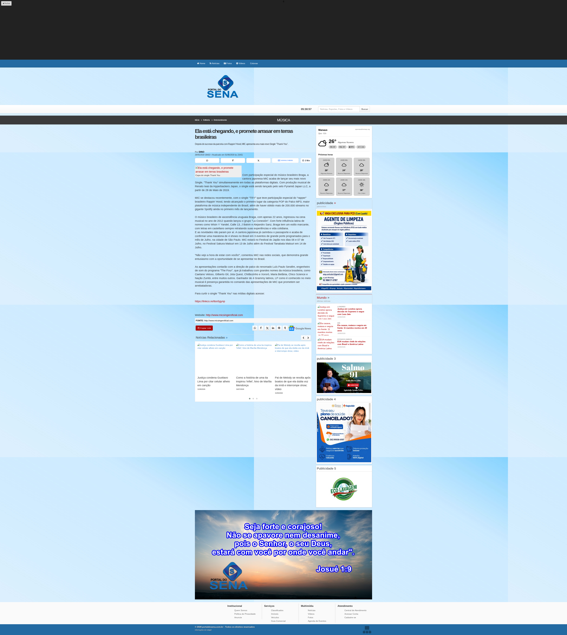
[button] (249, 398)
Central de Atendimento (355, 610)
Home (202, 63)
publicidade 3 (326, 358)
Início (197, 120)
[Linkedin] (273, 328)
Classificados (277, 610)
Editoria (206, 120)
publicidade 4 (326, 399)
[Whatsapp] (207, 160)
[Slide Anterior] (303, 337)
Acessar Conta (351, 614)
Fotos (229, 63)
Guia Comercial (278, 621)
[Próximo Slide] (308, 337)
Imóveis (274, 614)
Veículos (275, 617)
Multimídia (307, 606)
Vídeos (241, 63)
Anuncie (238, 617)
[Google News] (299, 328)
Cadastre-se (350, 617)
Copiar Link (205, 328)
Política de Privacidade (245, 614)
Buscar (364, 109)
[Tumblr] (285, 328)
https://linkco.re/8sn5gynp (210, 301)
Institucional (234, 606)
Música (283, 120)
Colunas (254, 63)
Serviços (269, 606)
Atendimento (345, 606)
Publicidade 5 (326, 468)
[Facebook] (233, 160)
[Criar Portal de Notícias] (367, 629)
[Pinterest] (279, 328)
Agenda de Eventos (317, 621)
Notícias (215, 63)
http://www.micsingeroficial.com (224, 315)
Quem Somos (240, 610)
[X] (258, 160)
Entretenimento (220, 120)
